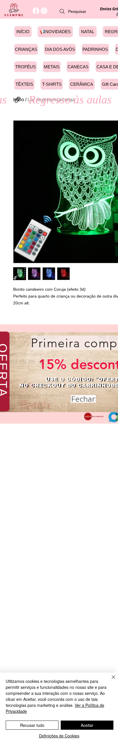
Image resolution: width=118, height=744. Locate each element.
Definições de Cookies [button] (59, 736)
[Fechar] (110, 680)
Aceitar (87, 725)
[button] (83, 397)
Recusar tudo (32, 725)
